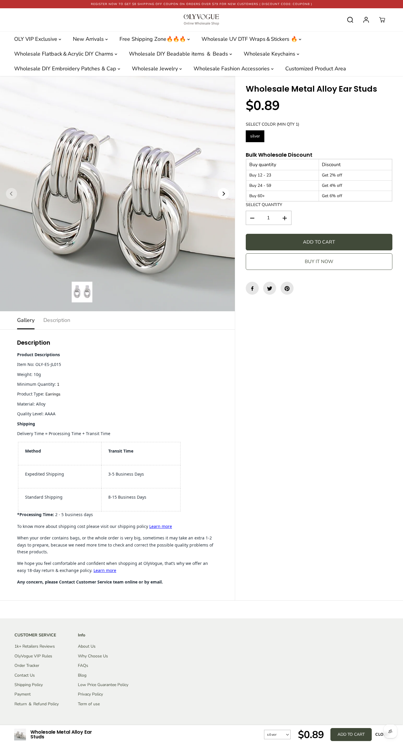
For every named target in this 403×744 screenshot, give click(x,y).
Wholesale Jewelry (155, 68)
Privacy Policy (90, 694)
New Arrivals (89, 39)
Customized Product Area (315, 68)
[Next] (223, 193)
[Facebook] (252, 288)
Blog (82, 675)
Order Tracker (26, 665)
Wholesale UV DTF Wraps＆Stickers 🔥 (250, 39)
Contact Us (24, 675)
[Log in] (366, 19)
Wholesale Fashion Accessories (232, 68)
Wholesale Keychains (270, 53)
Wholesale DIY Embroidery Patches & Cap (66, 68)
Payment (22, 694)
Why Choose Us (93, 656)
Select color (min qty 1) (272, 124)
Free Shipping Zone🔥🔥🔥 (153, 39)
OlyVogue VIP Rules (33, 656)
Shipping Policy (28, 685)
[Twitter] (269, 288)
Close (382, 734)
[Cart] (382, 19)
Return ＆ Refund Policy (36, 704)
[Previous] (11, 193)
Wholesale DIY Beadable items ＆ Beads (179, 53)
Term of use (89, 704)
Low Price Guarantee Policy (103, 685)
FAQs (83, 665)
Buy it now (319, 262)
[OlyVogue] (201, 19)
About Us (87, 646)
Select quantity (264, 205)
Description (56, 320)
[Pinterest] (287, 288)
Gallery (26, 320)
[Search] (350, 19)
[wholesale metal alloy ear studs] (117, 193)
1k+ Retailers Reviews (34, 646)
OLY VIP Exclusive (36, 39)
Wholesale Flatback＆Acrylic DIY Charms (64, 53)
